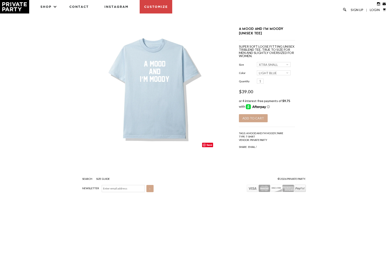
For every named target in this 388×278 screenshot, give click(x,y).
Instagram (116, 7)
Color (242, 73)
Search (87, 178)
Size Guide (103, 178)
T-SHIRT (250, 136)
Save (209, 145)
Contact (79, 7)
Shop (45, 7)
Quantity (244, 81)
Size (241, 64)
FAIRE (280, 133)
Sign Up (357, 10)
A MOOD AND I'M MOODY (261, 133)
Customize (156, 7)
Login (375, 10)
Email (251, 146)
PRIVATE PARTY (258, 139)
